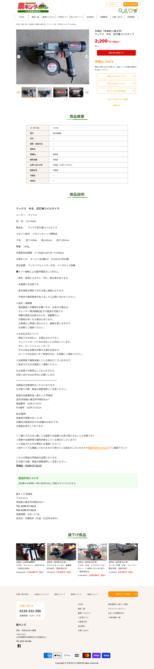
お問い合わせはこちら (116, 76)
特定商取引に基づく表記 (118, 604)
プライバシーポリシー (117, 608)
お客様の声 (82, 621)
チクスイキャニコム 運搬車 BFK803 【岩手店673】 (60, 567)
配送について (76, 594)
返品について (92, 594)
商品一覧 (24, 24)
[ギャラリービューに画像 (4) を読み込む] (76, 92)
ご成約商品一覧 (114, 617)
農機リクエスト (84, 613)
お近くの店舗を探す (116, 613)
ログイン (114, 4)
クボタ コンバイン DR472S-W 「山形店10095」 (30, 567)
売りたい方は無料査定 (116, 90)
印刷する (116, 105)
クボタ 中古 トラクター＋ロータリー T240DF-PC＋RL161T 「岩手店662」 (92, 568)
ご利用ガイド (83, 617)
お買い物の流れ (22, 594)
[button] (76, 17)
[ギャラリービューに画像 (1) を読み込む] (29, 92)
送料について (59, 594)
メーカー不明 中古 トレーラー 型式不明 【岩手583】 (123, 567)
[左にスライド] (18, 56)
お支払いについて (41, 594)
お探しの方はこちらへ (116, 83)
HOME (18, 24)
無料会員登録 (130, 4)
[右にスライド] (86, 56)
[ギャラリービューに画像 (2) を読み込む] (44, 92)
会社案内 (81, 626)
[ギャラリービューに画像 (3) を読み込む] (60, 92)
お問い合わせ (83, 630)
